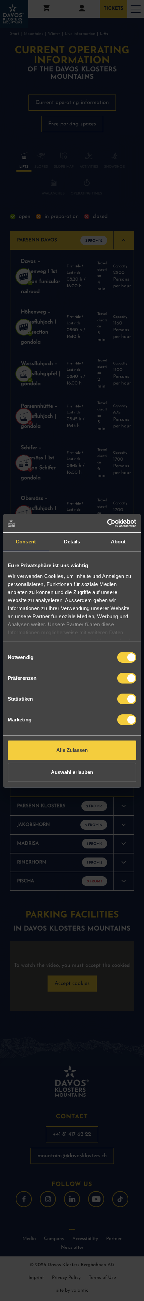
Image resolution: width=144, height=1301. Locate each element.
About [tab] (118, 541)
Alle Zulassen (72, 750)
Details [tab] (72, 541)
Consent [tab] (26, 541)
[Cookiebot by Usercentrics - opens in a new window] (107, 523)
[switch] (126, 678)
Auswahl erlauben (72, 772)
